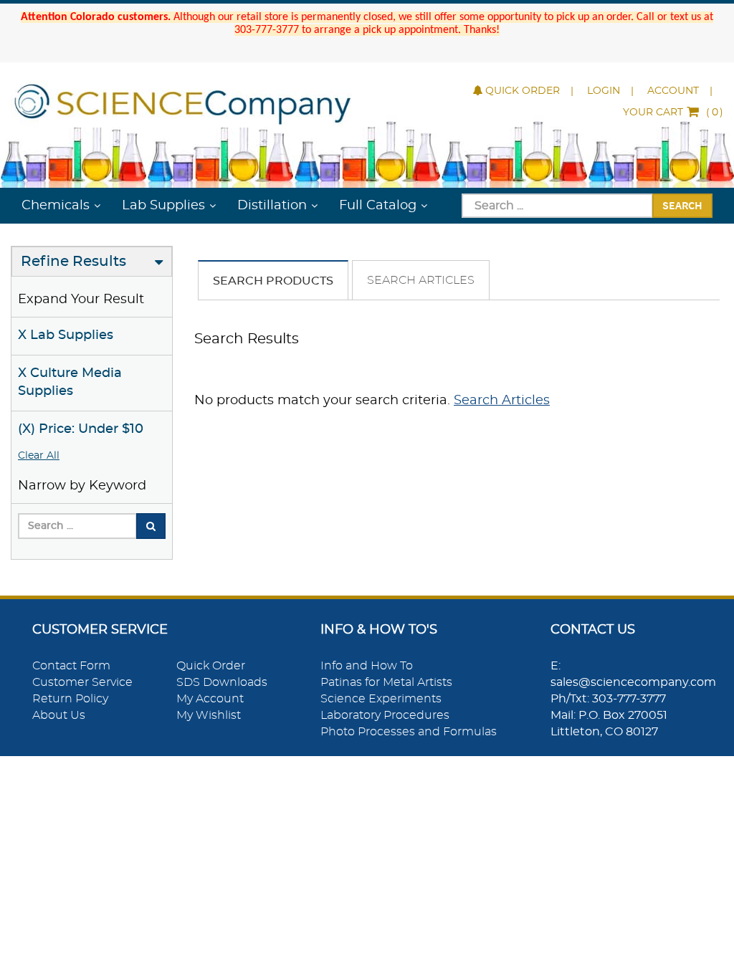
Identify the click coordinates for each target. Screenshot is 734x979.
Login (603, 91)
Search (682, 205)
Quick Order (522, 91)
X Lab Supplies (65, 335)
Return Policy (70, 699)
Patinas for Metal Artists (386, 682)
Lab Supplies (163, 205)
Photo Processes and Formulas (408, 731)
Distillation (272, 205)
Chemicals (56, 205)
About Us (58, 715)
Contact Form (71, 666)
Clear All (38, 456)
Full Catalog (377, 205)
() (673, 113)
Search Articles (421, 280)
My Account (210, 699)
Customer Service (82, 682)
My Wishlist (208, 715)
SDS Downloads (221, 682)
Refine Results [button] (73, 261)
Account (673, 91)
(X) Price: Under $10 (80, 429)
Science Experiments (381, 699)
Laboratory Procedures (384, 715)
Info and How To (366, 666)
